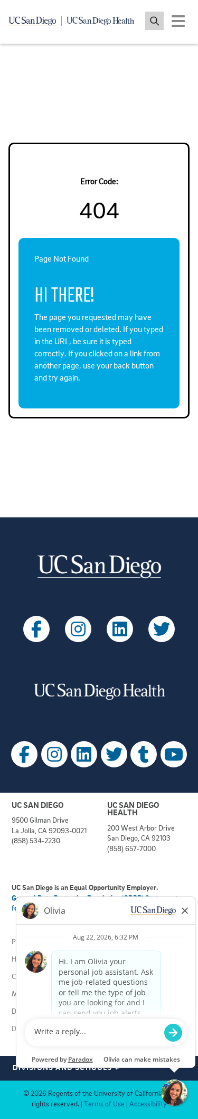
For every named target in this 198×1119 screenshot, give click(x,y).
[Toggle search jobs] (154, 21)
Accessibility (148, 1104)
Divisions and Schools (66, 1068)
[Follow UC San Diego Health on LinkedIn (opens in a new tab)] (84, 754)
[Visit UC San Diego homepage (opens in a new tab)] (99, 566)
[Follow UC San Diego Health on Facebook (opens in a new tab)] (24, 754)
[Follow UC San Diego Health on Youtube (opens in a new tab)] (174, 754)
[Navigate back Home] (75, 21)
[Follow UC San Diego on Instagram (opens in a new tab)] (78, 629)
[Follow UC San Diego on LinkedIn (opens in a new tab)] (120, 629)
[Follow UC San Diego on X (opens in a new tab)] (161, 629)
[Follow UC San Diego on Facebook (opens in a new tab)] (36, 629)
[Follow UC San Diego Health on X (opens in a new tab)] (114, 754)
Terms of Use (104, 1104)
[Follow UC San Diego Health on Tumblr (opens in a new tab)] (143, 754)
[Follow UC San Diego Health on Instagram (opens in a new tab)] (54, 754)
